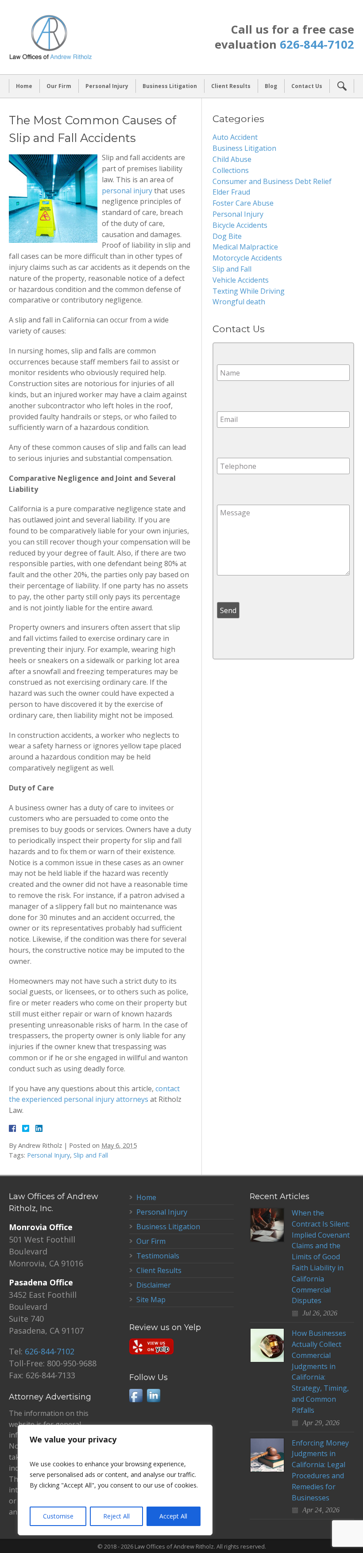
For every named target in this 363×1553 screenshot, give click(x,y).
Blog (271, 86)
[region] (115, 1480)
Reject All (116, 1516)
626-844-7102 (317, 44)
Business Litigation (170, 86)
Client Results (231, 86)
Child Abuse (231, 159)
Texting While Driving (248, 291)
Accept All (173, 1516)
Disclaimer (153, 1285)
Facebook (136, 1395)
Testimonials (157, 1256)
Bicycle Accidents (239, 225)
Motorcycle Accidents (247, 258)
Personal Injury (106, 86)
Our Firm (58, 86)
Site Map (151, 1299)
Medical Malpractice (245, 247)
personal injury (127, 191)
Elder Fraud (231, 192)
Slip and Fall (90, 1155)
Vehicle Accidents (240, 280)
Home (24, 86)
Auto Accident (235, 137)
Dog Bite (227, 236)
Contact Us (306, 86)
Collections (230, 170)
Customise (58, 1516)
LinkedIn (153, 1395)
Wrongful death (238, 302)
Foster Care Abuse (243, 203)
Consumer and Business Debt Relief (272, 181)
